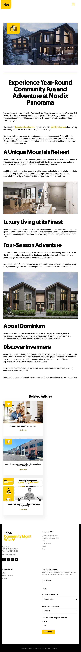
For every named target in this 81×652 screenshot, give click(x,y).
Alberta (4, 573)
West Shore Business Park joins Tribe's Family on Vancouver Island (23, 465)
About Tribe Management (50, 535)
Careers (44, 541)
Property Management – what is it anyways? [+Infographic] (23, 505)
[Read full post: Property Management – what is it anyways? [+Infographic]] (23, 500)
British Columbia (7, 575)
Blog (43, 549)
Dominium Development (25, 127)
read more (23, 430)
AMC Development (58, 127)
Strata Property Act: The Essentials (23, 426)
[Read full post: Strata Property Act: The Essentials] (23, 423)
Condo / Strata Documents (50, 538)
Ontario (4, 578)
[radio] (59, 621)
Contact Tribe (46, 543)
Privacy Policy (54, 648)
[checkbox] (59, 623)
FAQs (44, 546)
